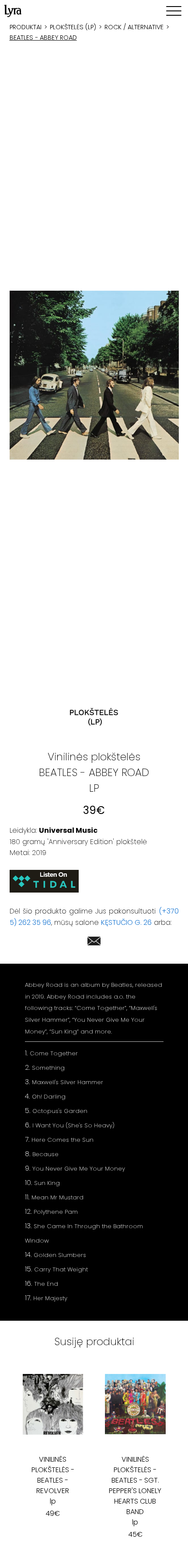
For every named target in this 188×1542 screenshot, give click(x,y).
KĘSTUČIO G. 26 (126, 922)
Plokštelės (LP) (73, 27)
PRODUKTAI (26, 27)
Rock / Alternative (134, 27)
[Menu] (174, 10)
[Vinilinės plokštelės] (94, 717)
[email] (94, 942)
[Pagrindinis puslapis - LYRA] (12, 11)
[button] (94, 375)
